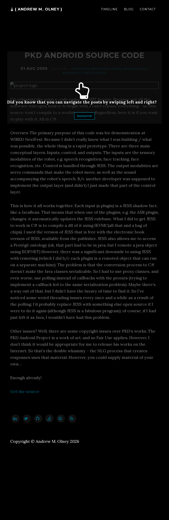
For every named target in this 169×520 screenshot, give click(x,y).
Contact (148, 9)
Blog (129, 9)
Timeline (109, 9)
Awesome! (84, 116)
